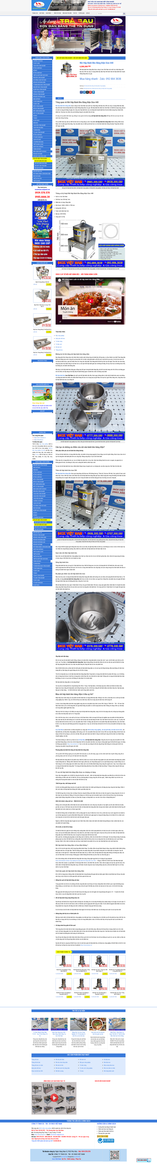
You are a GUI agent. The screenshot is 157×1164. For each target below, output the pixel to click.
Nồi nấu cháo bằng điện (62, 1062)
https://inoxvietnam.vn (72, 744)
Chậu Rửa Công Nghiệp (39, 65)
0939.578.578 (42, 192)
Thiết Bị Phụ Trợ (37, 178)
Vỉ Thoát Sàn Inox (38, 137)
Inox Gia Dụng (37, 176)
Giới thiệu (41, 13)
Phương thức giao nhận (104, 1133)
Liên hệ (88, 13)
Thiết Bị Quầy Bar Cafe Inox (40, 75)
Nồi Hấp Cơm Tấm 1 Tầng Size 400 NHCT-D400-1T (99, 970)
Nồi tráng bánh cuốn (109, 1071)
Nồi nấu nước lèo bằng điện (63, 1068)
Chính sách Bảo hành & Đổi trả (105, 1131)
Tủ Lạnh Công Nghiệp (39, 132)
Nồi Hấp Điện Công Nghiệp (40, 158)
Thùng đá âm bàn (35, 1062)
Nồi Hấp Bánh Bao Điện (41, 163)
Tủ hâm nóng (59, 341)
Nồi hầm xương (59, 1071)
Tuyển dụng (81, 13)
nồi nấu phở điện (106, 729)
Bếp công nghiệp (60, 335)
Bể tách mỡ (58, 347)
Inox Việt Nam (59, 729)
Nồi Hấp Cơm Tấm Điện (40, 165)
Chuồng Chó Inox (38, 61)
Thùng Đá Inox (37, 149)
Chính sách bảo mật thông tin (105, 1129)
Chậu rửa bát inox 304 (37, 1071)
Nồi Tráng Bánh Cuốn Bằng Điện (41, 173)
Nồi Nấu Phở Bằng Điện (39, 82)
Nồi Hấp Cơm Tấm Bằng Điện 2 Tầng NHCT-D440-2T (99, 993)
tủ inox (37, 454)
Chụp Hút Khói (37, 139)
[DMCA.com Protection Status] (102, 1136)
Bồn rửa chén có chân (109, 1068)
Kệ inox (35, 115)
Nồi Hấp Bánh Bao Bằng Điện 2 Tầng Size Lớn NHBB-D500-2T (82, 970)
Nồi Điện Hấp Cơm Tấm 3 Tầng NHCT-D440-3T (117, 993)
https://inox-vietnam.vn (40, 437)
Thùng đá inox (59, 350)
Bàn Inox (35, 123)
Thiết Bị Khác (36, 181)
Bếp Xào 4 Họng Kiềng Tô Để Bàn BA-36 (42, 329)
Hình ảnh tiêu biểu (67, 13)
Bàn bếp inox (107, 1062)
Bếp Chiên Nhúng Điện (39, 111)
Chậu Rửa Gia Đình (38, 127)
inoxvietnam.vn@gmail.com (42, 189)
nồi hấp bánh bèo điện (96, 88)
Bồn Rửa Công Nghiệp (39, 77)
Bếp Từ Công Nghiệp (38, 113)
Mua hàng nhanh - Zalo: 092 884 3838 (100, 78)
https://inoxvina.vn (38, 440)
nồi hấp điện (81, 740)
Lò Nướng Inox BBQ (38, 142)
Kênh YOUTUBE (57, 13)
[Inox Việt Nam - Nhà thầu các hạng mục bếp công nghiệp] (77, 5)
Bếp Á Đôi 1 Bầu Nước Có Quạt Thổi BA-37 (42, 305)
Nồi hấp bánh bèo (87, 88)
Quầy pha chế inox (60, 338)
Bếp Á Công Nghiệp (38, 106)
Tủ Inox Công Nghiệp (38, 92)
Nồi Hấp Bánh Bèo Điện (41, 161)
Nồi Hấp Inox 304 (37, 171)
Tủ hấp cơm (36, 104)
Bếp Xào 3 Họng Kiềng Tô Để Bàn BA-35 (42, 352)
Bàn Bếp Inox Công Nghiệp (40, 87)
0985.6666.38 (42, 196)
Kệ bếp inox (107, 1059)
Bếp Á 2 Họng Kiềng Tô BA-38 (42, 282)
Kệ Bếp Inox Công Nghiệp (39, 89)
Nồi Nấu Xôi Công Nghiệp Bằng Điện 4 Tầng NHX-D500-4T (117, 970)
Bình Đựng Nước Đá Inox (39, 151)
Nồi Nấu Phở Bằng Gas (39, 96)
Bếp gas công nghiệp (85, 1062)
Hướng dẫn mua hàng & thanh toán (107, 1127)
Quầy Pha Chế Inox (38, 146)
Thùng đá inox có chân (37, 1065)
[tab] (60, 98)
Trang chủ (35, 13)
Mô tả (59, 98)
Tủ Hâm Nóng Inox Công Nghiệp (41, 84)
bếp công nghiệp (43, 444)
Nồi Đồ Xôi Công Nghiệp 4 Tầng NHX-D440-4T (64, 970)
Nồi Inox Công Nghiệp (39, 94)
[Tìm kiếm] (124, 13)
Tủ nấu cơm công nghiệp (86, 1068)
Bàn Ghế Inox (36, 99)
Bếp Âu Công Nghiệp (38, 108)
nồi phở (43, 450)
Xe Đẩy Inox (36, 120)
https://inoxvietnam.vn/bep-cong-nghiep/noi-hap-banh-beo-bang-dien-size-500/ (76, 860)
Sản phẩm (48, 13)
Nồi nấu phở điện (60, 1059)
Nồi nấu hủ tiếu (59, 1065)
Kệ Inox (35, 70)
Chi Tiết (48, 284)
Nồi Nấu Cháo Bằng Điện (39, 156)
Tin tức (75, 13)
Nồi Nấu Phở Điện (37, 154)
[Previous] (35, 35)
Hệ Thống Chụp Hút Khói (39, 80)
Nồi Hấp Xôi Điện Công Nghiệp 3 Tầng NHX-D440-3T (81, 993)
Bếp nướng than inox (109, 1065)
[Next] (121, 35)
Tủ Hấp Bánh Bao (37, 101)
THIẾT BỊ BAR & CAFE (38, 144)
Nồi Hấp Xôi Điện (39, 168)
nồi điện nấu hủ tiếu (116, 729)
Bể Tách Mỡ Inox (37, 68)
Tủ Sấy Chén (36, 63)
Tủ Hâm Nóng (36, 130)
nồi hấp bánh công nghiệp (106, 88)
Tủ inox (35, 118)
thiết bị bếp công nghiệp (94, 729)
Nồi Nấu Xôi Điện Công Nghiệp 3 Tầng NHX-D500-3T (63, 993)
